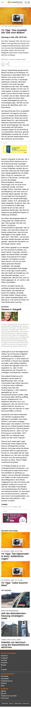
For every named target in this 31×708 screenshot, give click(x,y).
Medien (23, 59)
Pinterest (4, 662)
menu (2, 2)
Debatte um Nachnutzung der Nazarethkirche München (15, 644)
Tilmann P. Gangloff (14, 59)
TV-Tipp (14, 506)
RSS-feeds (4, 676)
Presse (11, 703)
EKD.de (3, 693)
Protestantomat (6, 681)
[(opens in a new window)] (15, 149)
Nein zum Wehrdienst (10, 611)
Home (3, 64)
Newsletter (5, 678)
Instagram (4, 658)
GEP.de (3, 691)
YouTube (4, 660)
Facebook (4, 656)
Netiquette (5, 703)
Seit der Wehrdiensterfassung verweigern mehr (14, 616)
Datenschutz (17, 703)
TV (10, 506)
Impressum (26, 703)
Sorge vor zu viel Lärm (11, 640)
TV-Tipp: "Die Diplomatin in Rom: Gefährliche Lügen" (15, 556)
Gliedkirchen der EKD (8, 696)
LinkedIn (4, 669)
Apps (2, 685)
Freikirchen (5, 698)
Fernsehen (4, 506)
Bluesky (3, 665)
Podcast (4, 683)
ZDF (20, 506)
